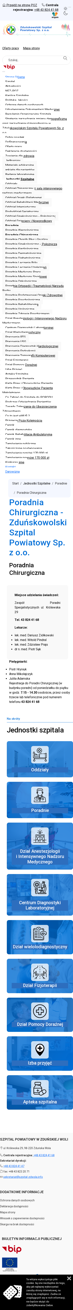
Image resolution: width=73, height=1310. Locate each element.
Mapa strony (31, 48)
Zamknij (69, 1278)
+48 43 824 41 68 (46, 10)
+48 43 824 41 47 (13, 1166)
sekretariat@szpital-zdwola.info (23, 1176)
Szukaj (66, 58)
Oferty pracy (10, 48)
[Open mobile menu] (69, 7)
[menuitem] (15, 77)
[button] (66, 8)
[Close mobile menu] (3, 71)
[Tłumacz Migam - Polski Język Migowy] (53, 15)
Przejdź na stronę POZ (21, 5)
